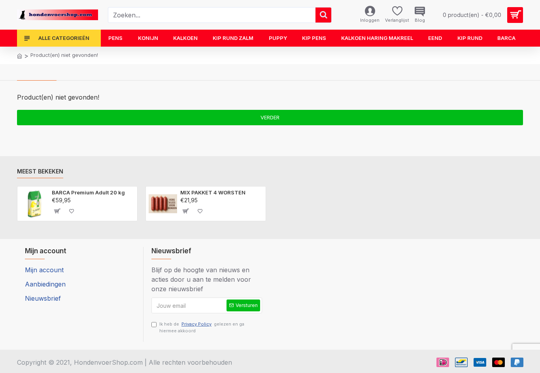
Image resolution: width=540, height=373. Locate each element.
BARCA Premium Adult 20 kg (88, 192)
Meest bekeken (40, 171)
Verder (270, 117)
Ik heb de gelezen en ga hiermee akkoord (201, 327)
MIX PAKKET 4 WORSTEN (212, 192)
